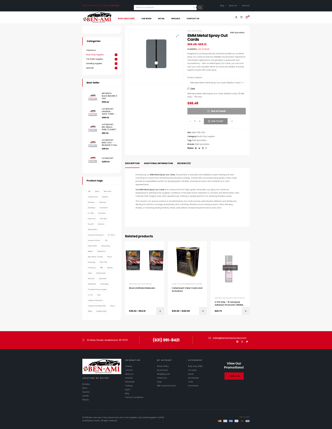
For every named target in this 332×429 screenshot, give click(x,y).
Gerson (101, 224)
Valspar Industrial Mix (97, 306)
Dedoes (102, 202)
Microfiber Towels (95, 257)
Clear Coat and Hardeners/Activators (187, 284)
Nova (109, 257)
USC (99, 295)
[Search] (200, 7)
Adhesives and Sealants (224, 298)
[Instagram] (242, 342)
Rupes (110, 267)
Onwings (91, 262)
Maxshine (101, 251)
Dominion (104, 207)
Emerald (101, 213)
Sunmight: (104, 284)
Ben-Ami (107, 191)
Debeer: (91, 202)
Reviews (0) (184, 163)
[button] (177, 36)
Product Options (194, 77)
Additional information (158, 163)
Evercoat (91, 218)
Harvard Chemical (95, 235)
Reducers (132, 284)
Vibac (112, 306)
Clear (192, 88)
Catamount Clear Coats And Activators (187, 289)
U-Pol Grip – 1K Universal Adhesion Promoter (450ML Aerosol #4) (229, 304)
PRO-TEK (103, 262)
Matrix (90, 251)
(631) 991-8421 (166, 340)
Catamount (93, 197)
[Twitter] (247, 342)
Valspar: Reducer (95, 300)
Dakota (105, 197)
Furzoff (91, 224)
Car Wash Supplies (94, 59)
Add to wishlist (232, 121)
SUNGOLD (92, 284)
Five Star (103, 218)
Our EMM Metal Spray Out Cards (150, 189)
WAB (90, 311)
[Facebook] (237, 342)
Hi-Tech (111, 235)
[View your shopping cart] (246, 17)
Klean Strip (92, 246)
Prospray (92, 267)
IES (106, 240)
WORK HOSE (101, 311)
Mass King (105, 246)
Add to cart (217, 121)
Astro (97, 191)
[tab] (132, 163)
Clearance (91, 50)
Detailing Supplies (94, 63)
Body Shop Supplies (194, 31)
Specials (90, 68)
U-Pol (90, 295)
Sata (90, 273)
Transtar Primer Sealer (97, 289)
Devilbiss (91, 207)
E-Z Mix (91, 213)
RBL (101, 267)
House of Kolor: (94, 240)
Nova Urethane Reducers (142, 288)
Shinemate (101, 273)
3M (89, 191)
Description (132, 163)
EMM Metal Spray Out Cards (162, 174)
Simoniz (91, 278)
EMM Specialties (237, 32)
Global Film (92, 229)
